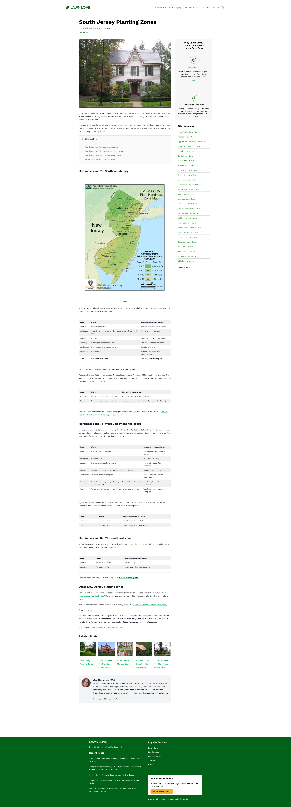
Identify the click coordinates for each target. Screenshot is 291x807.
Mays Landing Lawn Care (189, 146)
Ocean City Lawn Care (187, 237)
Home (150, 764)
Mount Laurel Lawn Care (189, 208)
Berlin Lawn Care (185, 156)
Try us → (193, 80)
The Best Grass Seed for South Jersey (150, 605)
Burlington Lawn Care (187, 170)
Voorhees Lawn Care (187, 223)
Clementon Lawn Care (187, 180)
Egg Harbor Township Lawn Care (192, 142)
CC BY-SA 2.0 (119, 627)
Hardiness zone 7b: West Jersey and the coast (105, 151)
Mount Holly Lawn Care (188, 204)
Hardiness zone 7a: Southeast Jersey (101, 147)
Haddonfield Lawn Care (188, 189)
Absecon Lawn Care (186, 137)
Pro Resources (192, 7)
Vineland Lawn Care (186, 251)
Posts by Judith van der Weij (106, 699)
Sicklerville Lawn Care (187, 218)
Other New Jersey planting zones (100, 159)
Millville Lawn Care (186, 261)
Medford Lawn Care (186, 199)
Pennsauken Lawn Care (188, 213)
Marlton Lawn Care (186, 194)
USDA (125, 302)
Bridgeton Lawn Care (187, 256)
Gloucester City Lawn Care (189, 185)
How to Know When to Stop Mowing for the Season (112, 775)
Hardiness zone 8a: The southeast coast (103, 155)
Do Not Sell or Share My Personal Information (168, 799)
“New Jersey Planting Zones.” (92, 596)
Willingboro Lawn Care (188, 232)
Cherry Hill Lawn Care (187, 175)
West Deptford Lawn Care (189, 228)
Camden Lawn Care (186, 151)
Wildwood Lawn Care (187, 247)
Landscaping (175, 7)
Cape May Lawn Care (187, 242)
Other (216, 7)
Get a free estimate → (161, 791)
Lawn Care (160, 7)
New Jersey (83, 32)
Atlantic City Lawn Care (188, 132)
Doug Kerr (100, 627)
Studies (206, 7)
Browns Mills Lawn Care (188, 165)
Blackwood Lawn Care (187, 161)
